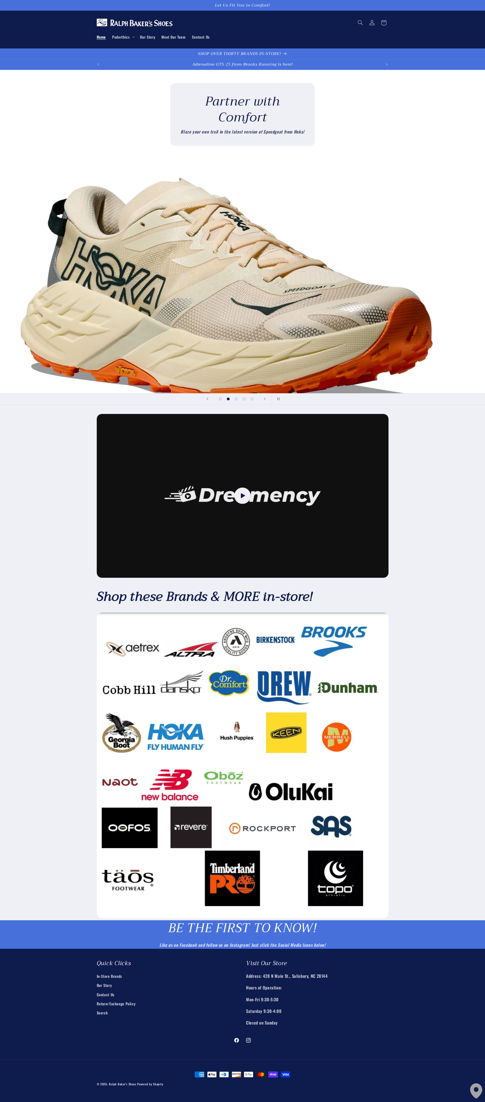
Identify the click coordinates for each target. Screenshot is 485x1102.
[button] (123, 36)
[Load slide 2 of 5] (228, 399)
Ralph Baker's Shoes (122, 1084)
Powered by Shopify (150, 1084)
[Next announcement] (386, 64)
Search (102, 1012)
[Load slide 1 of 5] (220, 399)
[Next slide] (264, 399)
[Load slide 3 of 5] (236, 399)
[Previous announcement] (98, 64)
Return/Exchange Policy (116, 1003)
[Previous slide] (207, 399)
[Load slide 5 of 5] (252, 399)
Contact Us (105, 994)
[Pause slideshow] (277, 399)
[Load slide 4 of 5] (244, 399)
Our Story (104, 985)
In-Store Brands (109, 976)
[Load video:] (243, 496)
